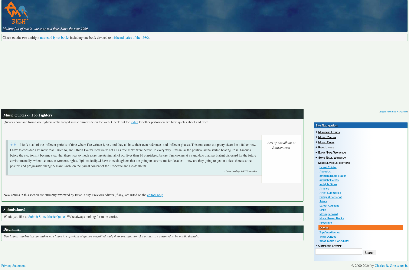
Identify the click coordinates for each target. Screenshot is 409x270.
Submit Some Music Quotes (47, 216)
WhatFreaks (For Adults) (334, 241)
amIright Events (329, 180)
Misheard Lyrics (329, 132)
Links (323, 209)
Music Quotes (14, 115)
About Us (325, 171)
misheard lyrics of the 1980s (130, 37)
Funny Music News (331, 197)
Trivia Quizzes (328, 236)
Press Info (326, 222)
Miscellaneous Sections (334, 162)
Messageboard (329, 214)
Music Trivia (326, 142)
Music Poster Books (332, 218)
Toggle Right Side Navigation (393, 111)
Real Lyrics (326, 147)
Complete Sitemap (330, 245)
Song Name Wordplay (332, 157)
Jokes (323, 201)
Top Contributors (330, 232)
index (134, 122)
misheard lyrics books (54, 37)
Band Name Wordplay (332, 152)
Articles (324, 188)
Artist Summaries (330, 192)
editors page (155, 194)
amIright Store (328, 184)
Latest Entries (328, 167)
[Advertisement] (204, 75)
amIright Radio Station (333, 175)
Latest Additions (329, 205)
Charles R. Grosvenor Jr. (391, 265)
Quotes (324, 227)
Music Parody (327, 137)
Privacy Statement (13, 265)
